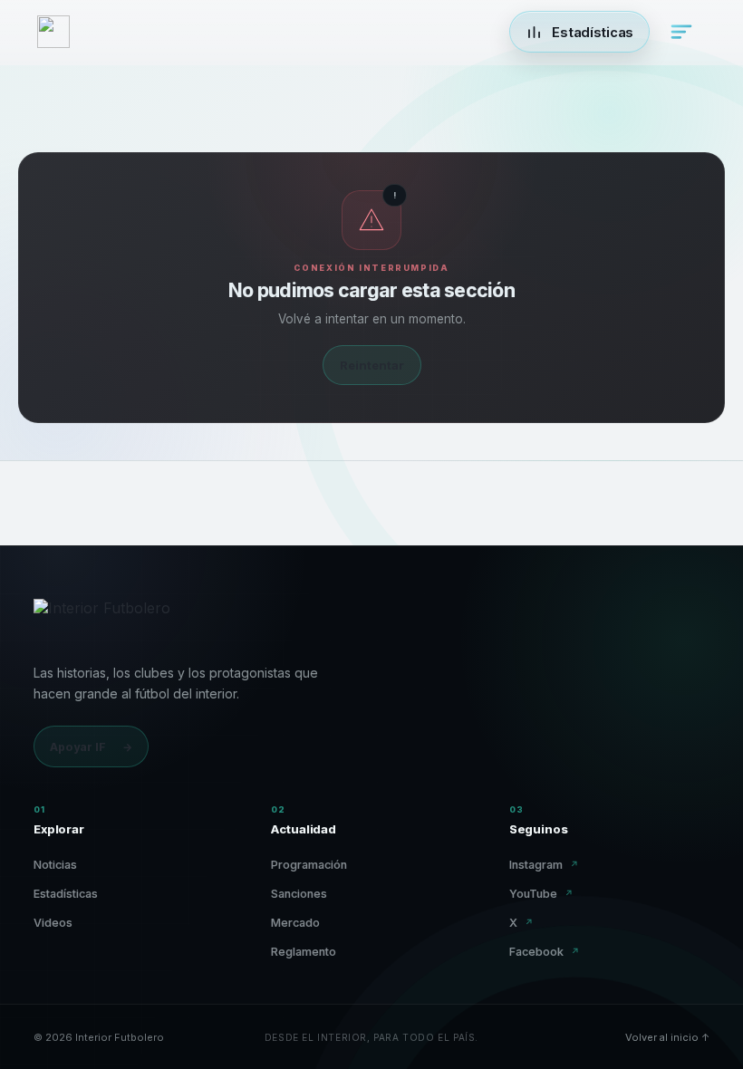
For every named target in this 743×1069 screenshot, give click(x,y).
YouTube (541, 893)
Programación (309, 865)
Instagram (544, 865)
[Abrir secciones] (681, 32)
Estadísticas (66, 893)
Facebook (544, 951)
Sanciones (299, 893)
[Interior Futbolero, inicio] (102, 620)
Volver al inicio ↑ (667, 1037)
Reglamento (303, 951)
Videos (53, 922)
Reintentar (372, 365)
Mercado (295, 922)
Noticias (55, 865)
